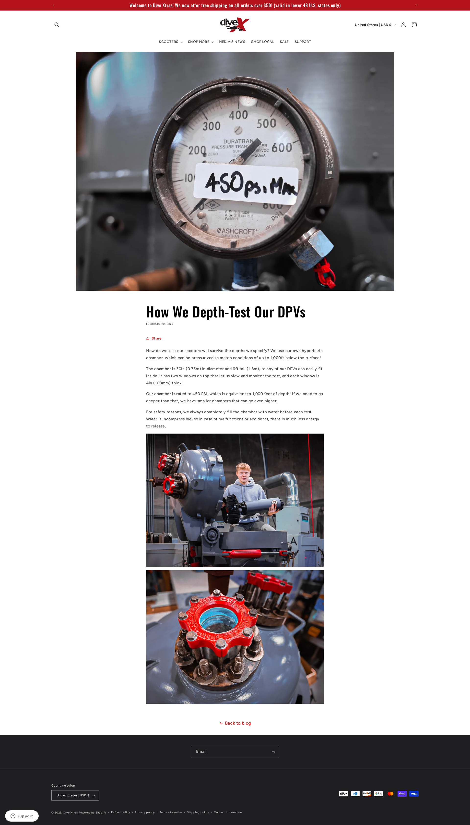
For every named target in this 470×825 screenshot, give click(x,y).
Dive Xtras (70, 812)
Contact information (228, 812)
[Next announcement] (416, 5)
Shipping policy (198, 812)
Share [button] (157, 338)
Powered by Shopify (92, 812)
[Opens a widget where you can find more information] (22, 816)
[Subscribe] (273, 751)
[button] (56, 24)
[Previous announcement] (53, 5)
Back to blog (238, 723)
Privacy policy (145, 812)
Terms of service (171, 812)
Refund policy (120, 812)
